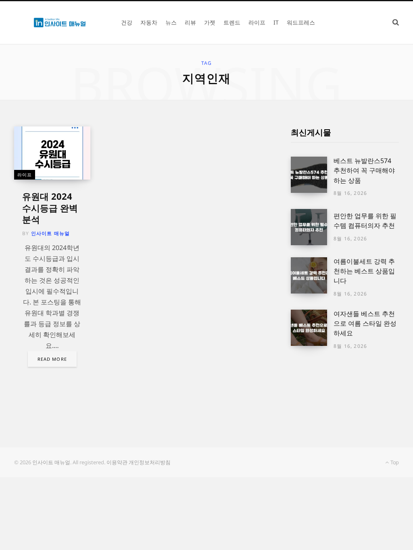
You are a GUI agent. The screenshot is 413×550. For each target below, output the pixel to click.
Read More (52, 359)
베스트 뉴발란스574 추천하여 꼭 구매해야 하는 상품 (364, 170)
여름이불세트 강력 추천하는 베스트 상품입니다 (364, 271)
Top (394, 462)
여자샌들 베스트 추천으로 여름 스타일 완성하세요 (365, 323)
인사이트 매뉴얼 (50, 233)
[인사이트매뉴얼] (59, 22)
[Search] (395, 22)
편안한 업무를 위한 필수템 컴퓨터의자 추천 (365, 220)
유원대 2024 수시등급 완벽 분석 (50, 207)
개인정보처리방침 (150, 462)
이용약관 (116, 462)
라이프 (24, 175)
